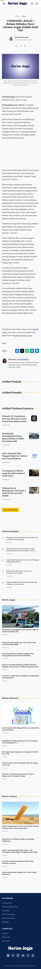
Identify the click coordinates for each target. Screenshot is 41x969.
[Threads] (28, 955)
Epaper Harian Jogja (23, 336)
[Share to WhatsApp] (27, 351)
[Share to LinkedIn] (32, 351)
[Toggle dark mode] (37, 4)
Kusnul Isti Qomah (21, 37)
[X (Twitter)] (13, 955)
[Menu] (4, 3)
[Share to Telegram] (37, 351)
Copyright (6, 910)
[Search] (32, 4)
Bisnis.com (6, 937)
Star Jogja (6, 941)
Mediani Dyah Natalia (18, 359)
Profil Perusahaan (8, 914)
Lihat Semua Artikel (10, 510)
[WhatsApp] (33, 955)
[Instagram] (18, 955)
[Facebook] (8, 955)
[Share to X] (22, 351)
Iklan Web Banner (8, 918)
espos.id (5, 933)
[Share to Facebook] (17, 351)
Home (17, 16)
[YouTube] (23, 955)
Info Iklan (5, 922)
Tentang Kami (7, 903)
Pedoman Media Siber (10, 907)
